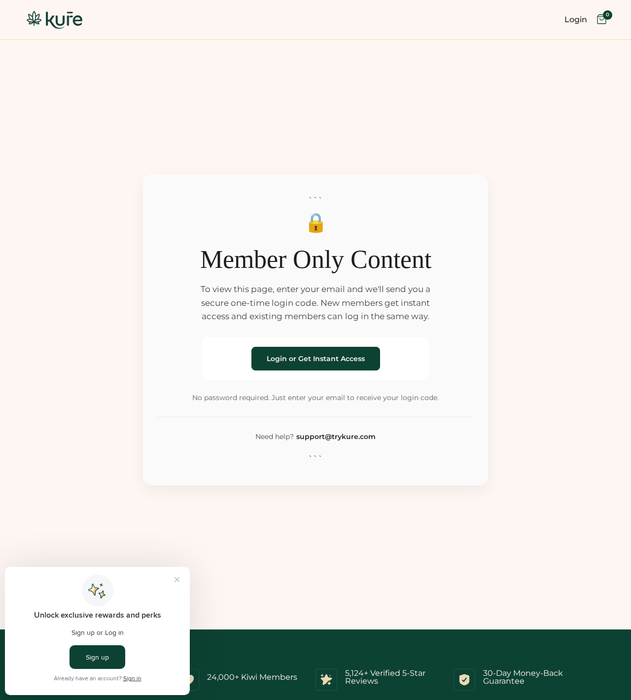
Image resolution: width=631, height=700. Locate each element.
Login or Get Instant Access (316, 358)
